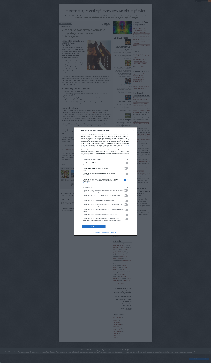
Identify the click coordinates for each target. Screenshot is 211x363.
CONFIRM (94, 226)
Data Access (105, 232)
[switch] (126, 163)
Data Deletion (96, 232)
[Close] (134, 130)
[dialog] (105, 181)
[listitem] (105, 159)
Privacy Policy (114, 232)
